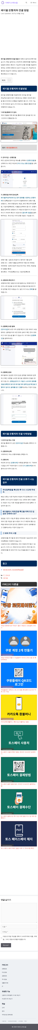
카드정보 (4, 972)
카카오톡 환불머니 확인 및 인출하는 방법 (15, 722)
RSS (25, 1021)
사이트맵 (20, 1021)
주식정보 (4, 979)
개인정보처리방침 (12, 1021)
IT (4, 575)
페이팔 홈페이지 (11, 147)
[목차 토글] (8, 80)
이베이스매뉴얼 (11, 3)
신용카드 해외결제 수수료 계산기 (11, 995)
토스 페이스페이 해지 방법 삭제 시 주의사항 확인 (17, 848)
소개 (3, 1007)
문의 (3, 1011)
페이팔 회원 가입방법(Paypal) (13, 570)
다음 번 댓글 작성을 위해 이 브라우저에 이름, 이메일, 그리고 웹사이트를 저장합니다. (20, 937)
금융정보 (4, 976)
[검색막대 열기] (26, 2)
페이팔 (5, 578)
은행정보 (4, 968)
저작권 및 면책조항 (7, 1014)
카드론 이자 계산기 (7, 998)
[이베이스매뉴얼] (2, 2)
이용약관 (4, 1021)
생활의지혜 (5, 983)
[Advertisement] (19, 37)
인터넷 (7, 575)
